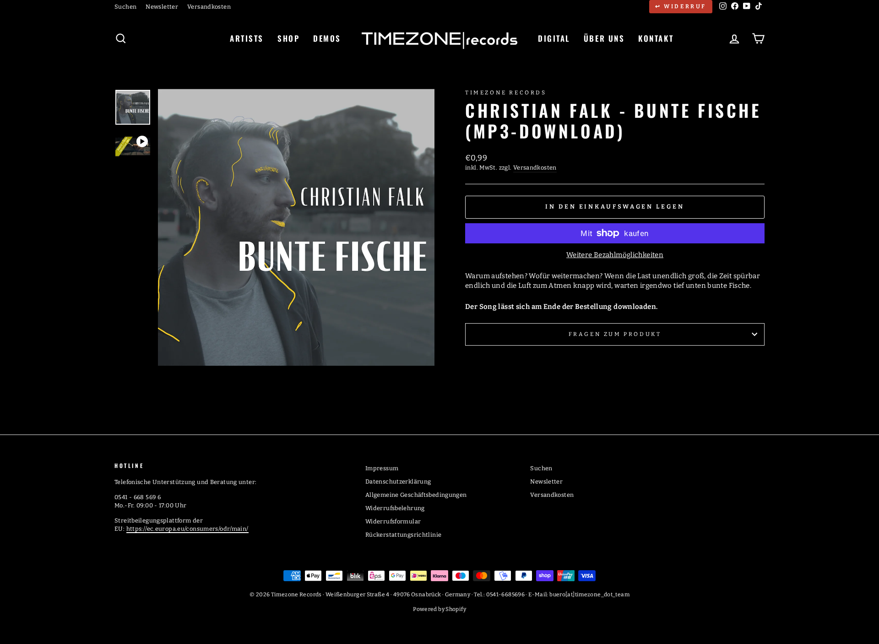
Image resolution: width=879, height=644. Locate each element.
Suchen (125, 6)
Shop (288, 38)
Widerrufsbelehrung (395, 508)
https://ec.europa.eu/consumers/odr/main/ (187, 528)
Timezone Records (506, 92)
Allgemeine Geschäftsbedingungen (416, 494)
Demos (327, 38)
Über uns (604, 38)
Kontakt (655, 38)
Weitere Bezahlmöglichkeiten (614, 255)
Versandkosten (209, 6)
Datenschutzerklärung (398, 481)
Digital (554, 38)
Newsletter (162, 6)
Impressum (381, 468)
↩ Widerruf (680, 6)
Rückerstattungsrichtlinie (403, 534)
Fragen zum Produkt (615, 334)
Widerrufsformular (393, 521)
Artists (247, 38)
